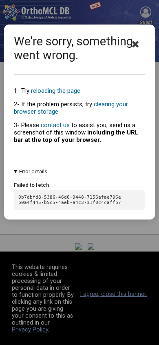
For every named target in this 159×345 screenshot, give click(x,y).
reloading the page (55, 90)
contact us (55, 125)
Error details (33, 171)
